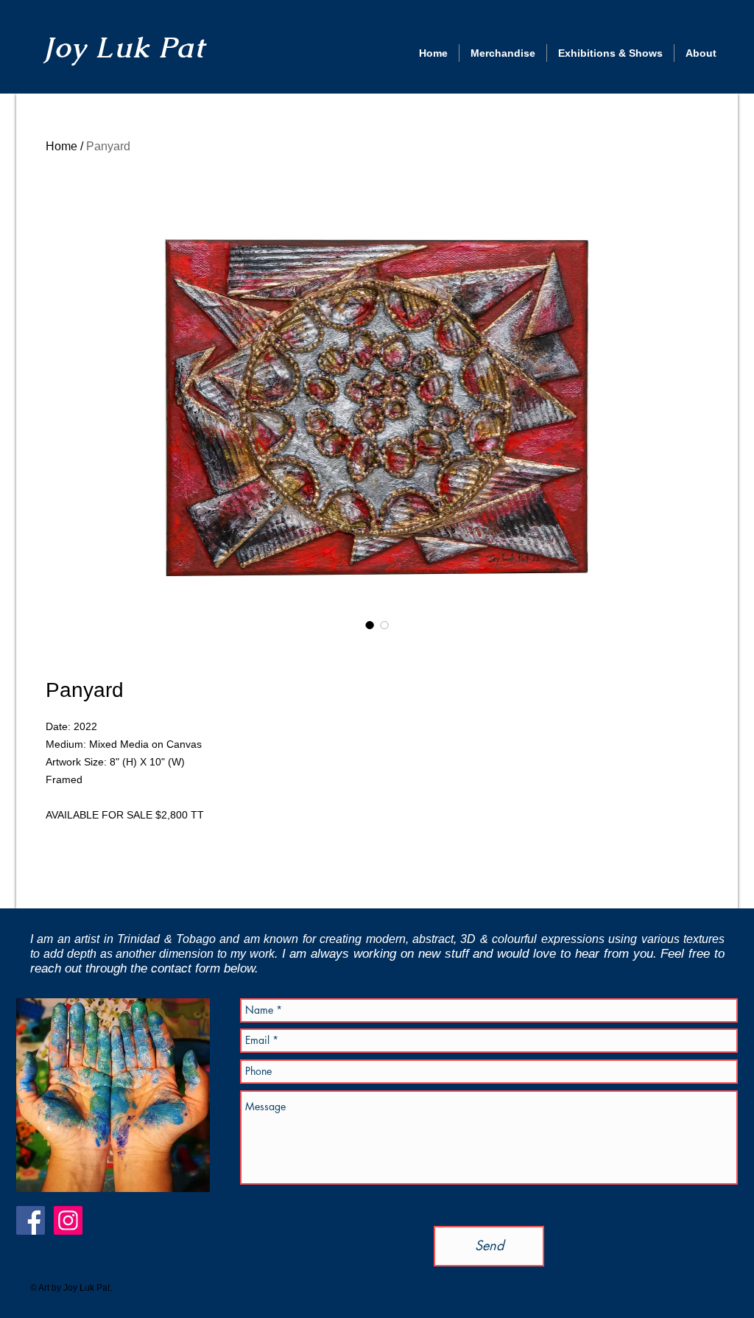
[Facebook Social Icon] (30, 1220)
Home (61, 146)
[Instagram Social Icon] (68, 1220)
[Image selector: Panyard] (369, 624)
